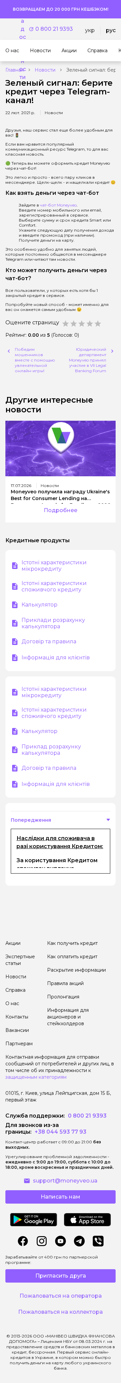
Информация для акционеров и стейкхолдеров (68, 1017)
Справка (15, 990)
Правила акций (65, 983)
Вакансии (17, 1030)
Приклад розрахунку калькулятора (51, 749)
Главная (14, 70)
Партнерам (19, 1044)
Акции (13, 943)
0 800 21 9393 (54, 29)
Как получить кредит (72, 943)
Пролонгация (63, 997)
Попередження (31, 820)
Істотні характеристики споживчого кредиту (54, 586)
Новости (45, 70)
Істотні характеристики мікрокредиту (54, 565)
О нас (12, 1003)
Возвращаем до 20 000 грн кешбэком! (60, 9)
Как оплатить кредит (72, 957)
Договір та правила (49, 641)
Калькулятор (39, 604)
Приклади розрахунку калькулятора (53, 623)
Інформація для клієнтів (56, 657)
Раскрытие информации (76, 970)
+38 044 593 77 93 (59, 1132)
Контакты (16, 1017)
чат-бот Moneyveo (58, 205)
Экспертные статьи (20, 960)
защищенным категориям (36, 1077)
